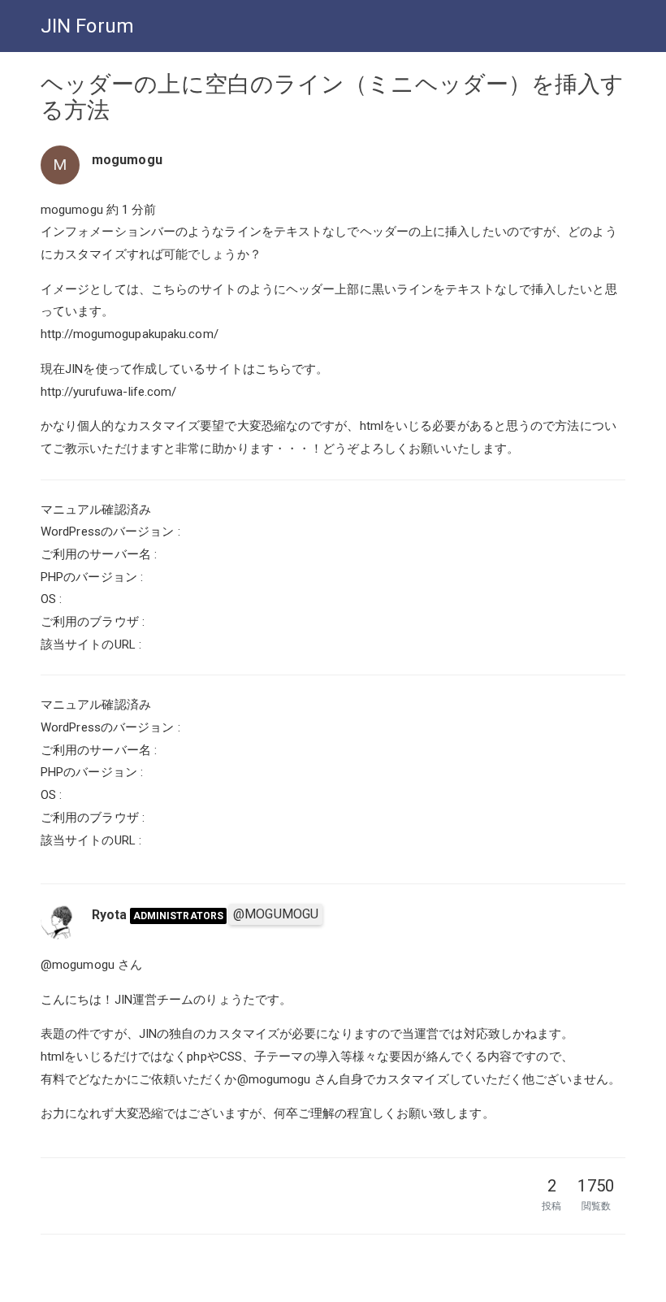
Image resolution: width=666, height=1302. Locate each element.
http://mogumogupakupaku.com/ (129, 334)
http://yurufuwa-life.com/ (109, 391)
